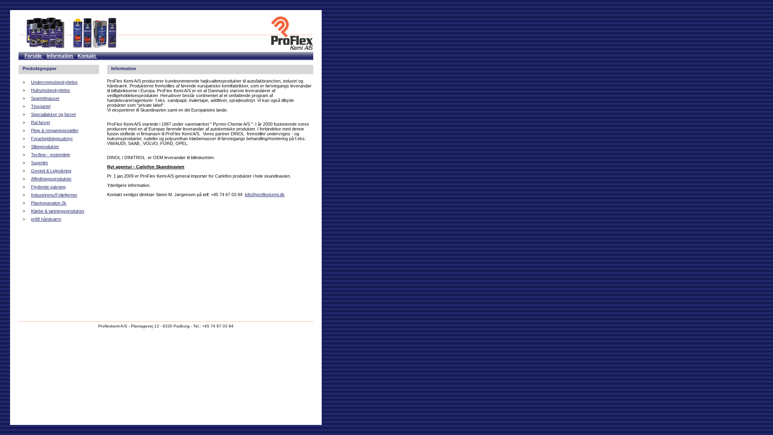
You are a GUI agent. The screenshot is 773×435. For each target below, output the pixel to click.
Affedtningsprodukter (51, 178)
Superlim (39, 162)
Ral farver (40, 122)
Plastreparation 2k (48, 203)
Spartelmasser (45, 98)
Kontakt (87, 56)
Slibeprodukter (45, 146)
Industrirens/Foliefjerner (54, 195)
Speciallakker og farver (53, 114)
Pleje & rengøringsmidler (55, 130)
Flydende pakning (48, 186)
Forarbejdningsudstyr (52, 138)
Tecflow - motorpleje (50, 154)
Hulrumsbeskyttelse (50, 90)
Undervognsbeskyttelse (54, 82)
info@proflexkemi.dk (265, 194)
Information (60, 56)
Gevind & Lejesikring (51, 170)
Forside (34, 56)
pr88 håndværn (46, 219)
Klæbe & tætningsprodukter (58, 211)
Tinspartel (40, 106)
